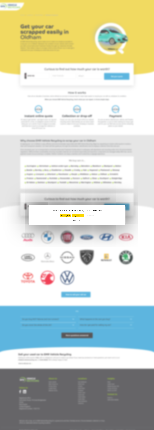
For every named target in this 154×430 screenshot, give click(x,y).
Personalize (90, 216)
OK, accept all (65, 216)
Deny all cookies (77, 216)
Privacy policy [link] (77, 220)
